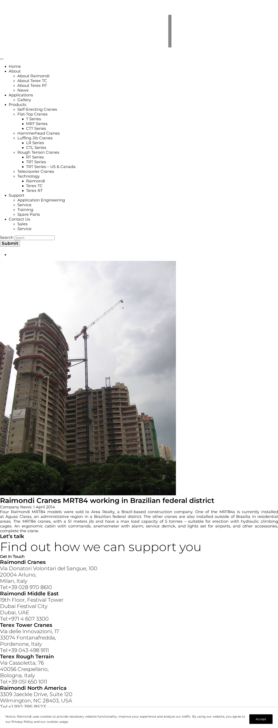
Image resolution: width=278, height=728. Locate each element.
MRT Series (37, 123)
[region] (139, 717)
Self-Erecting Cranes (37, 109)
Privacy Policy (22, 722)
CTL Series (36, 147)
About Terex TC (32, 80)
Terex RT (34, 190)
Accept (261, 719)
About (15, 71)
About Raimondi (33, 76)
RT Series (35, 157)
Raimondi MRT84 (28, 511)
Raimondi (35, 181)
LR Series (35, 142)
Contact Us (19, 219)
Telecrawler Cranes (35, 171)
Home (15, 66)
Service (24, 205)
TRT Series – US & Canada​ (51, 166)
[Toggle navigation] (1, 59)
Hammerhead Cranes (38, 133)
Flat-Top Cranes (32, 114)
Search (6, 237)
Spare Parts (28, 214)
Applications (21, 95)
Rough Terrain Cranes (38, 152)
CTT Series (36, 128)
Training (25, 209)
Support (16, 195)
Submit (10, 243)
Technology (28, 176)
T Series (33, 119)
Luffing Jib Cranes (35, 138)
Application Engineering (41, 200)
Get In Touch (12, 556)
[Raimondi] (139, 53)
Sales (22, 224)
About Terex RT (32, 85)
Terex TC (34, 185)
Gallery (24, 99)
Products (17, 104)
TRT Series (36, 162)
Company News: (16, 507)
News (22, 90)
